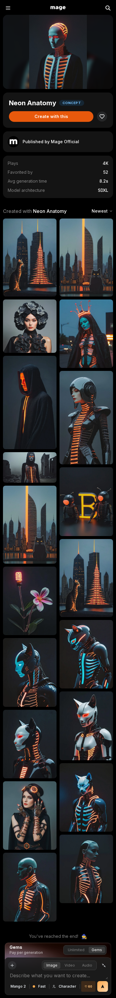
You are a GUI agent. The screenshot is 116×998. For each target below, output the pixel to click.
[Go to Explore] (58, 8)
